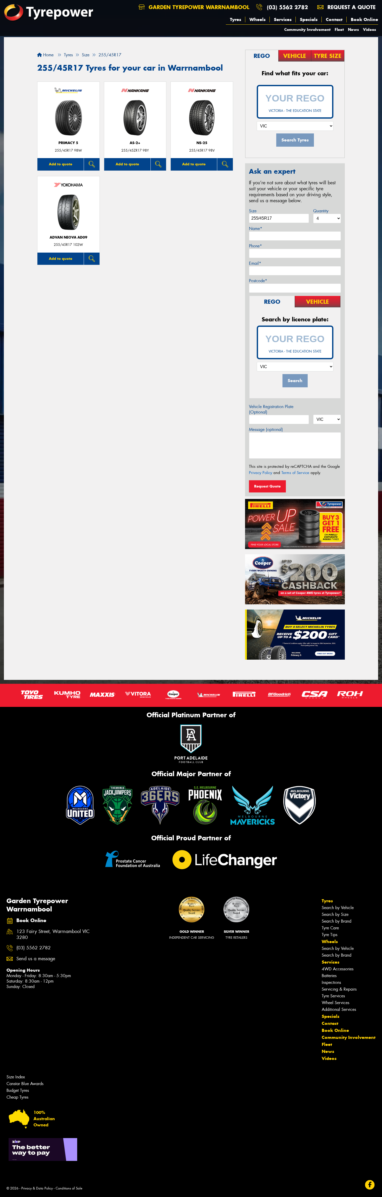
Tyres (235, 19)
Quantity (320, 211)
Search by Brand (336, 921)
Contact (334, 19)
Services (283, 19)
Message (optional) (266, 429)
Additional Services (339, 1009)
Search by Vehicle (338, 907)
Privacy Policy (260, 472)
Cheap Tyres (17, 1097)
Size (252, 211)
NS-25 (201, 143)
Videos (369, 29)
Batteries (329, 975)
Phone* (255, 246)
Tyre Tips (329, 934)
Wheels (257, 19)
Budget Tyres (17, 1090)
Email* (255, 263)
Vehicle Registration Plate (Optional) (271, 409)
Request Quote (267, 486)
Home (48, 55)
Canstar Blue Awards (24, 1083)
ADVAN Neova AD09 (68, 237)
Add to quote (60, 164)
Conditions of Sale (69, 1188)
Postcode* (258, 280)
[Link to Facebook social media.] (370, 1184)
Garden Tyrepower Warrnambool (198, 7)
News (353, 29)
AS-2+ (135, 143)
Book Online (364, 19)
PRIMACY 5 (68, 143)
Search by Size (335, 914)
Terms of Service (295, 472)
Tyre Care (330, 928)
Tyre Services (333, 996)
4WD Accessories (337, 969)
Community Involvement (307, 29)
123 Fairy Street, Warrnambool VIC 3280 (53, 935)
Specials (309, 19)
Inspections (331, 982)
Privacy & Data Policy (37, 1188)
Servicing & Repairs (339, 989)
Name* (255, 228)
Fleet (339, 29)
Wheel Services (335, 1002)
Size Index (15, 1077)
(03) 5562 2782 (287, 7)
